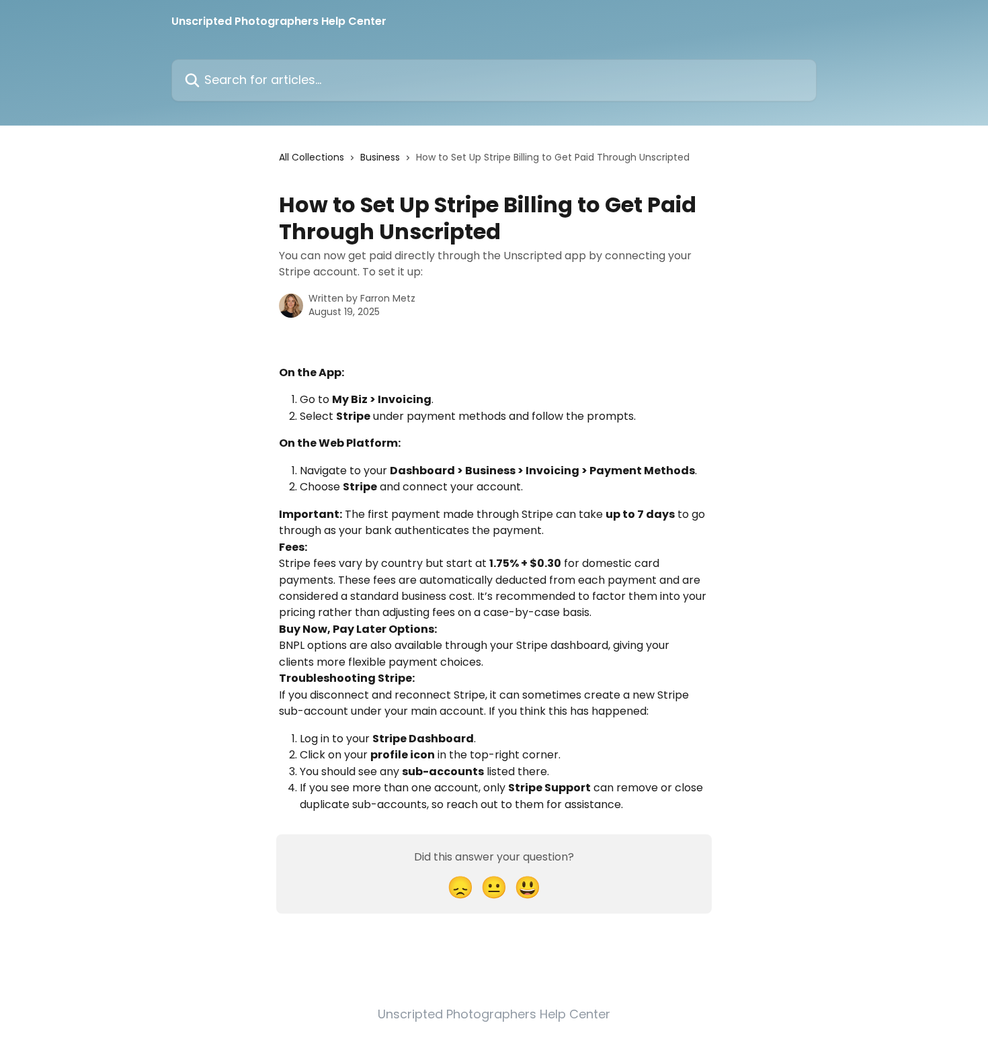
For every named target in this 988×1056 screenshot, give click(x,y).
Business (380, 157)
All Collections (311, 157)
